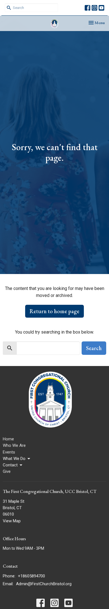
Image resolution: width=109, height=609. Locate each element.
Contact (10, 465)
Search (94, 348)
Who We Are (14, 445)
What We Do (14, 458)
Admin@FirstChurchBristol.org (44, 583)
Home (8, 439)
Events (9, 452)
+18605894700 (31, 576)
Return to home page (54, 311)
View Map (12, 520)
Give (7, 471)
